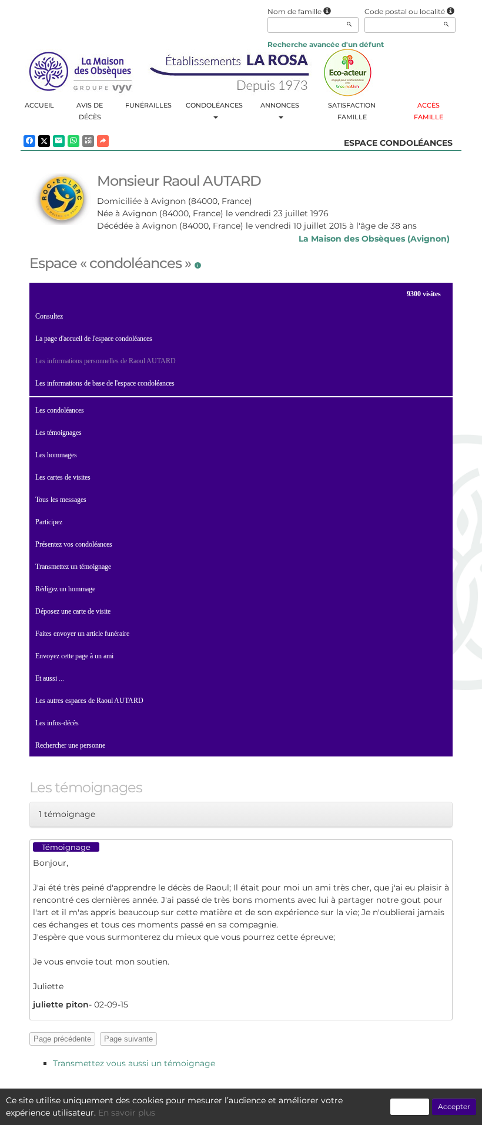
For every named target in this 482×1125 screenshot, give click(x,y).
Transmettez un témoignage (73, 566)
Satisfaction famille (352, 111)
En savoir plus (126, 1112)
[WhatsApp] (73, 141)
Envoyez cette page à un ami (74, 656)
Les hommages (56, 455)
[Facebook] (29, 141)
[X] (44, 141)
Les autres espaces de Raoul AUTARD (89, 701)
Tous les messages (60, 499)
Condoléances (214, 105)
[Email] (59, 141)
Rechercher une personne (70, 745)
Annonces (279, 105)
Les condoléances (59, 410)
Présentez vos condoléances (73, 544)
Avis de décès (89, 111)
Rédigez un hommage (65, 589)
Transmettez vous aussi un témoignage (134, 1063)
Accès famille (428, 111)
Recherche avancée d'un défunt (325, 44)
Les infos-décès (57, 723)
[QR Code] (88, 141)
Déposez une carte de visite (73, 611)
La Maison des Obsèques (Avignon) (374, 238)
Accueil (39, 105)
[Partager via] (103, 141)
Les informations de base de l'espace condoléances (105, 383)
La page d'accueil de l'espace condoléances (93, 338)
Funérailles (148, 105)
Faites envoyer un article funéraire (82, 634)
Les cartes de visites (63, 477)
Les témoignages (58, 432)
